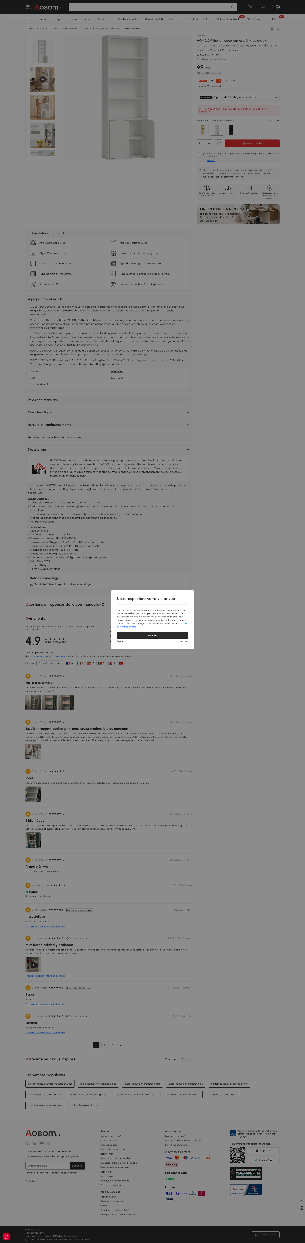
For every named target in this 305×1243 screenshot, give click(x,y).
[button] (6, 1236)
